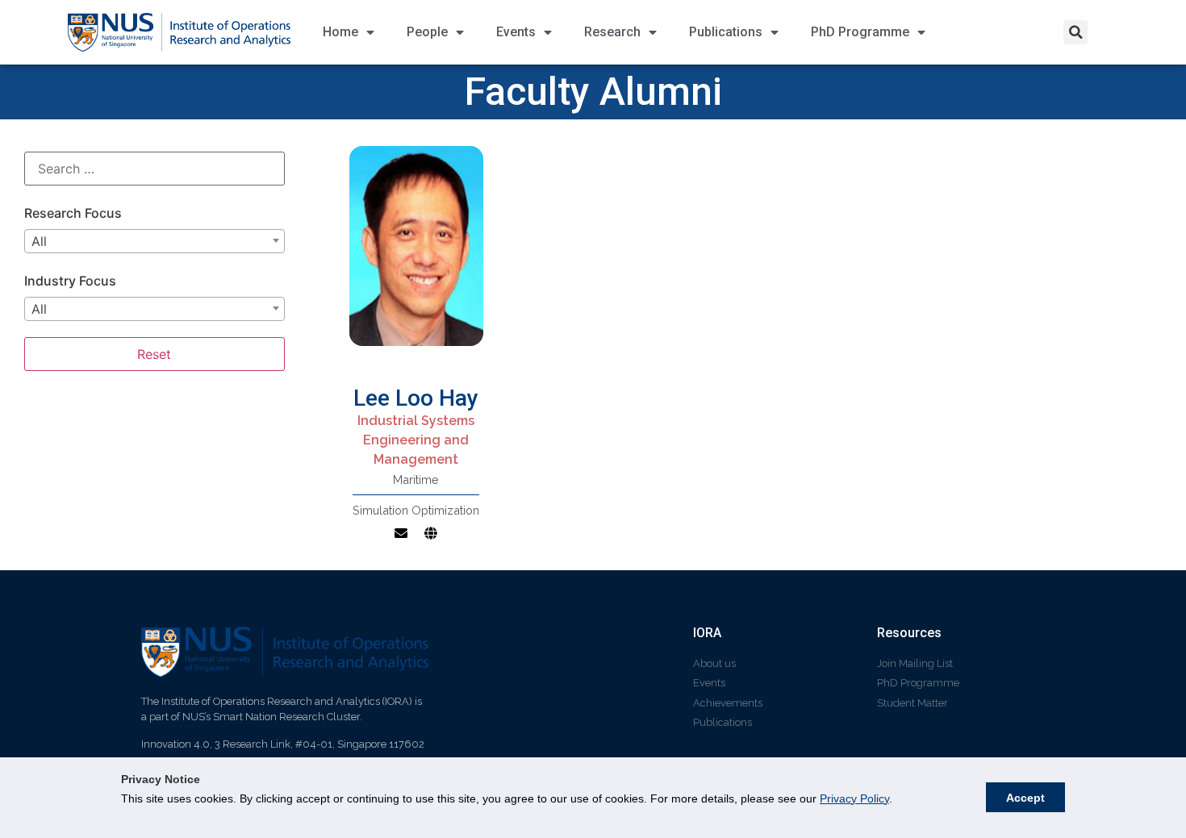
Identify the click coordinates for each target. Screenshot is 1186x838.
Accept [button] (1025, 797)
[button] (1075, 32)
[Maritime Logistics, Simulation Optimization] (416, 256)
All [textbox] (39, 241)
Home (340, 32)
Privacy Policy (854, 798)
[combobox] (154, 241)
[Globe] (431, 533)
